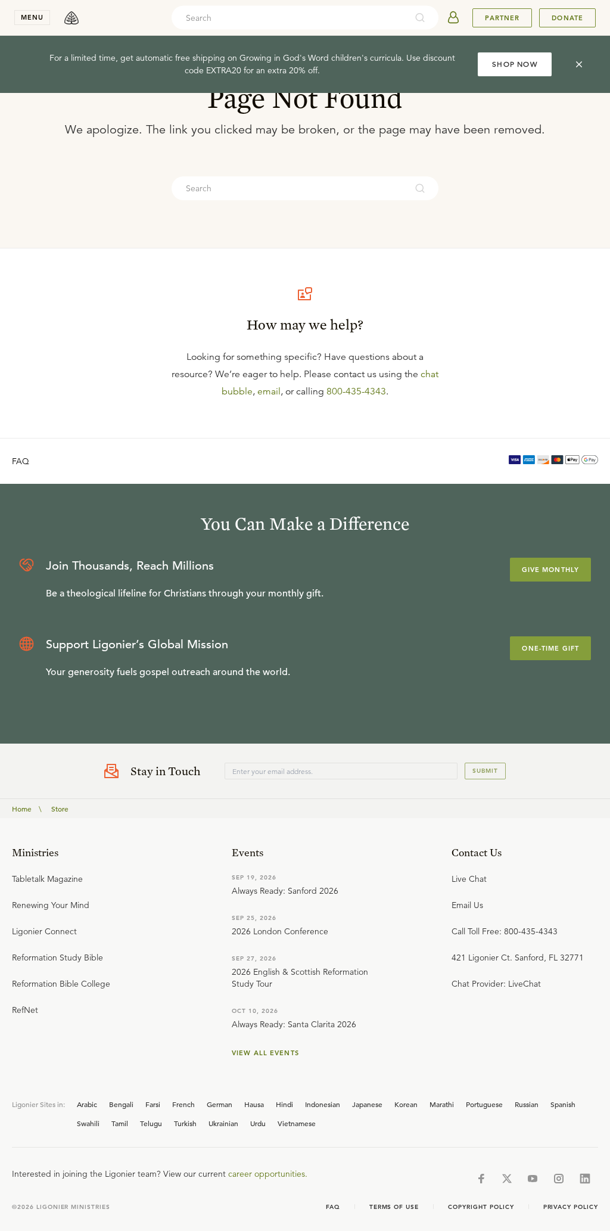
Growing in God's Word (284, 57)
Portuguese (484, 1104)
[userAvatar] (453, 18)
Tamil (119, 1123)
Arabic (87, 1104)
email (269, 391)
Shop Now (514, 64)
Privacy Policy (570, 1207)
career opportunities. (267, 1173)
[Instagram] (559, 1179)
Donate (567, 18)
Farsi (152, 1104)
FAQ (20, 461)
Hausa (254, 1104)
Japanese (367, 1104)
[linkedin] (585, 1179)
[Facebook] (481, 1179)
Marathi (442, 1104)
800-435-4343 (356, 391)
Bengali (121, 1104)
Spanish (562, 1104)
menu (32, 17)
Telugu (151, 1123)
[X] (507, 1178)
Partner (502, 18)
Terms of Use (394, 1207)
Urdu (258, 1123)
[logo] (71, 18)
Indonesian (322, 1104)
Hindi (284, 1104)
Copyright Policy (480, 1207)
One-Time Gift (550, 648)
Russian (527, 1104)
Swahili (88, 1123)
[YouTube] (533, 1179)
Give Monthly (550, 569)
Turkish (185, 1123)
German (219, 1104)
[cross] (579, 64)
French (183, 1104)
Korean (406, 1104)
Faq (333, 1207)
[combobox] (289, 17)
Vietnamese (297, 1123)
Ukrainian (223, 1123)
